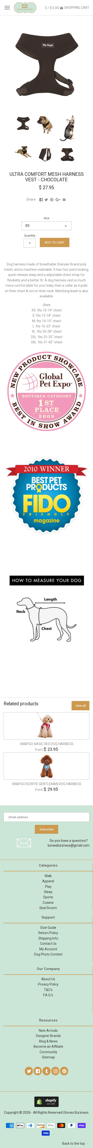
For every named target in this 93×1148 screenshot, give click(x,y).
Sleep (48, 892)
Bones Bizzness (76, 1112)
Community (48, 1052)
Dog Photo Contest (48, 954)
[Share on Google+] (58, 199)
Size (46, 218)
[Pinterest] (64, 1071)
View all (80, 705)
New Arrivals (48, 1030)
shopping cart (67, 8)
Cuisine (48, 902)
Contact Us (48, 943)
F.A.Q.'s (48, 995)
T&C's (48, 990)
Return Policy (48, 933)
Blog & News (48, 1041)
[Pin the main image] (51, 199)
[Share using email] (64, 199)
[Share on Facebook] (41, 199)
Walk (48, 876)
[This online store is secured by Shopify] (46, 1099)
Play (48, 887)
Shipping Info (48, 938)
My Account (48, 949)
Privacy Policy (48, 984)
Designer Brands (48, 1036)
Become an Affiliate (48, 1046)
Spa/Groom (48, 908)
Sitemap (48, 1057)
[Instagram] (55, 1071)
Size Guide (48, 928)
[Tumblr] (47, 1071)
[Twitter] (29, 1071)
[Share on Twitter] (46, 199)
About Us (48, 979)
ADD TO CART (54, 242)
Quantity (29, 235)
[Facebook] (38, 1071)
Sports (48, 897)
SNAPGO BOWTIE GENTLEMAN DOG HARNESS (46, 784)
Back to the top (74, 1143)
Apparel (48, 881)
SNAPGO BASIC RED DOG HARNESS (46, 744)
